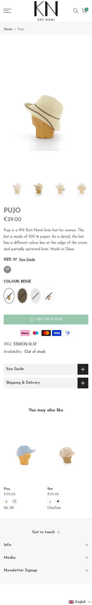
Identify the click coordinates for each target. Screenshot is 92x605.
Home (8, 29)
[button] (80, 602)
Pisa (7, 489)
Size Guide (27, 259)
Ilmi (50, 489)
